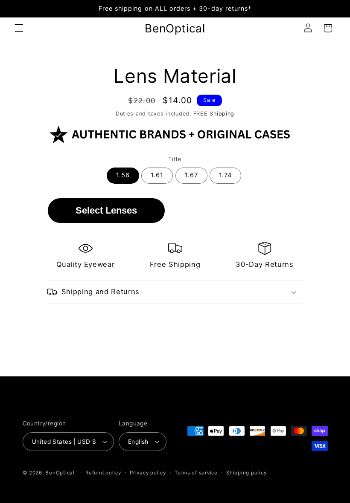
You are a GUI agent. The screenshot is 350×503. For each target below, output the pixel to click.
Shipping (222, 113)
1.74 (225, 175)
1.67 (191, 175)
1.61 (157, 175)
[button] (19, 28)
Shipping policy (246, 473)
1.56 (123, 175)
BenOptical (59, 473)
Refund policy (103, 473)
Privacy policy (148, 473)
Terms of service (196, 473)
